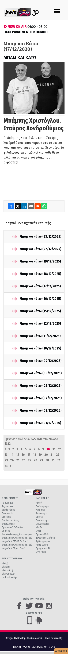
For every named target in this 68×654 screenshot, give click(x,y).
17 (28, 455)
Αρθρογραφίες (43, 541)
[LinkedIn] (24, 206)
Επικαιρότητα (42, 520)
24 (12, 460)
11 (53, 449)
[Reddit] (38, 206)
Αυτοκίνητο (41, 513)
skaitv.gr (6, 566)
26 (23, 460)
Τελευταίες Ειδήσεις (45, 537)
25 (18, 460)
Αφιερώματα (42, 544)
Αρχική (39, 502)
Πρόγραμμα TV (43, 548)
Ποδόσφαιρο (42, 506)
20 (46, 455)
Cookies (6, 530)
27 (29, 460)
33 (6, 466)
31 (53, 460)
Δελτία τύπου (8, 509)
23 (6, 460)
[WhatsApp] (44, 206)
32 (58, 460)
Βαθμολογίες (42, 523)
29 (41, 460)
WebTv (39, 527)
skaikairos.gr (8, 573)
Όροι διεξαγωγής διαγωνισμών (17, 534)
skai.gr (5, 563)
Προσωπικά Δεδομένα (13, 527)
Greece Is (6, 516)
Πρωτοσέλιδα (42, 534)
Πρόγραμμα (7, 502)
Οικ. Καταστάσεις (10, 520)
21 (52, 455)
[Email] (31, 206)
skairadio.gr (8, 570)
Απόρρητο (61, 650)
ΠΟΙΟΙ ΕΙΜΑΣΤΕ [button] (10, 498)
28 (35, 460)
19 (40, 455)
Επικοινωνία (7, 513)
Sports (39, 516)
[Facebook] (11, 206)
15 (17, 455)
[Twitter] (18, 206)
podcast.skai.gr (9, 577)
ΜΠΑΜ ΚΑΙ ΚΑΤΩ (19, 57)
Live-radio (41, 551)
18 (34, 455)
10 (48, 449)
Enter (38, 530)
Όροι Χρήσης (8, 523)
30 (47, 460)
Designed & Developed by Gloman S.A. (24, 638)
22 (57, 455)
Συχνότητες (7, 506)
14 (11, 455)
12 (59, 449)
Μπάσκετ (40, 509)
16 (23, 455)
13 (6, 455)
